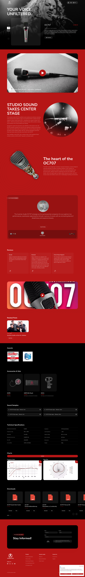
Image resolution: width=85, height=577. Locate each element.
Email (45, 535)
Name (45, 530)
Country (60, 530)
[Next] (76, 514)
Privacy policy (81, 566)
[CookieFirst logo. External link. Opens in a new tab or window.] (60, 566)
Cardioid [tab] (42, 456)
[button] (40, 409)
